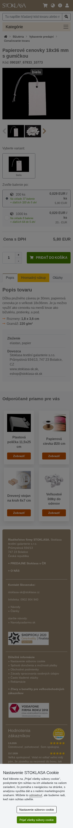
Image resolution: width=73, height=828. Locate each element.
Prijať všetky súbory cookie (36, 819)
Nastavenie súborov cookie (36, 809)
